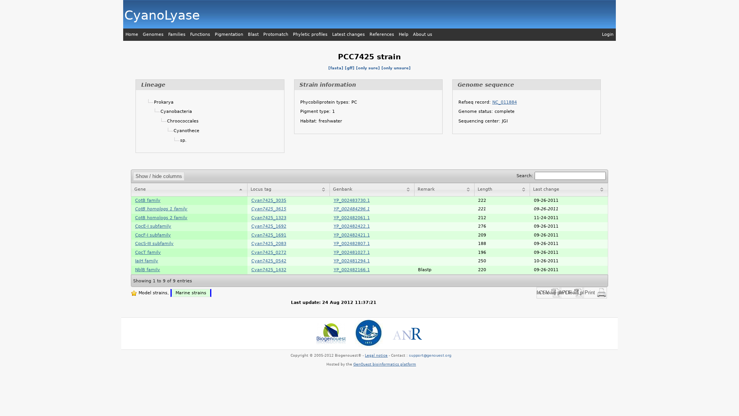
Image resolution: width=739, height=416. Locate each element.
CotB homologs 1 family (161, 208)
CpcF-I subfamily (153, 235)
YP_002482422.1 (352, 226)
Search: (526, 175)
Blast (253, 34)
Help (403, 34)
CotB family (148, 200)
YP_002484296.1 (352, 208)
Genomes (153, 34)
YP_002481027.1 (352, 252)
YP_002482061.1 (352, 217)
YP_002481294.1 (352, 260)
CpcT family (148, 252)
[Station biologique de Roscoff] (368, 333)
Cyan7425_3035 (268, 200)
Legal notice (376, 355)
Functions (200, 34)
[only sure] (368, 68)
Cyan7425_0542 (268, 260)
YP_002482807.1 (352, 243)
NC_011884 (504, 102)
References (382, 34)
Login (608, 34)
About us (422, 34)
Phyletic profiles (310, 34)
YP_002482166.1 (352, 269)
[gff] (349, 68)
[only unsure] (396, 68)
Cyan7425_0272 (268, 252)
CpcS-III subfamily (154, 243)
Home (131, 34)
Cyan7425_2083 (268, 243)
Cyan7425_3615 (268, 208)
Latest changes (348, 34)
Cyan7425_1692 (268, 226)
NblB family (147, 269)
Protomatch (275, 34)
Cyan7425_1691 (268, 235)
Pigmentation (229, 34)
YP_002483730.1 (352, 200)
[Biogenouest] (331, 333)
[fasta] (335, 68)
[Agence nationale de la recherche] (407, 333)
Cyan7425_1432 (268, 269)
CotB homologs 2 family (161, 217)
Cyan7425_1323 (268, 217)
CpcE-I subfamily (153, 226)
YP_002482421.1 (352, 235)
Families (177, 34)
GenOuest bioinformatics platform (384, 364)
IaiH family (146, 260)
